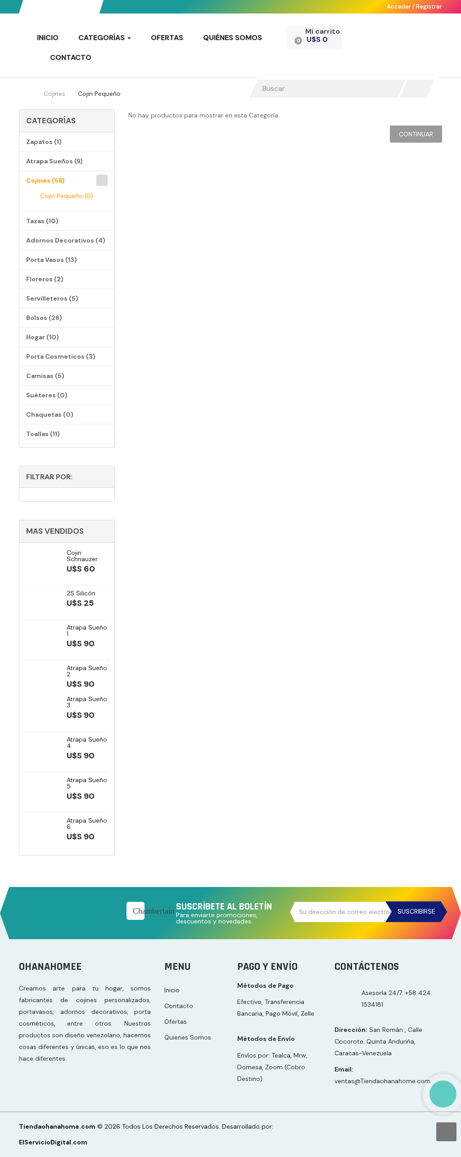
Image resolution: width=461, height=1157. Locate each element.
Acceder (399, 6)
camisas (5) (45, 376)
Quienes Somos (187, 1037)
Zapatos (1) (44, 142)
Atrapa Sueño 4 (87, 742)
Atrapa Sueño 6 (87, 823)
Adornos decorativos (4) (65, 240)
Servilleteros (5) (52, 298)
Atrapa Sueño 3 (87, 702)
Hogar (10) (42, 337)
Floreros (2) (44, 279)
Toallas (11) (43, 434)
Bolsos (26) (44, 318)
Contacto (178, 1006)
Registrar (429, 6)
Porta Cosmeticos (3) (60, 356)
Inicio (172, 990)
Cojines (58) (45, 180)
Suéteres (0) (47, 395)
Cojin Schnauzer (82, 556)
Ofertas (175, 1021)
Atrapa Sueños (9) (54, 161)
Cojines (54, 93)
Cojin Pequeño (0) (66, 196)
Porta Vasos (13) (51, 260)
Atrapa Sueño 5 (87, 783)
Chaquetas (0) (49, 414)
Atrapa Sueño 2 (87, 671)
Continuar (416, 134)
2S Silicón (81, 593)
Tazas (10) (42, 221)
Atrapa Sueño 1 (87, 630)
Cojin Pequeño (99, 93)
